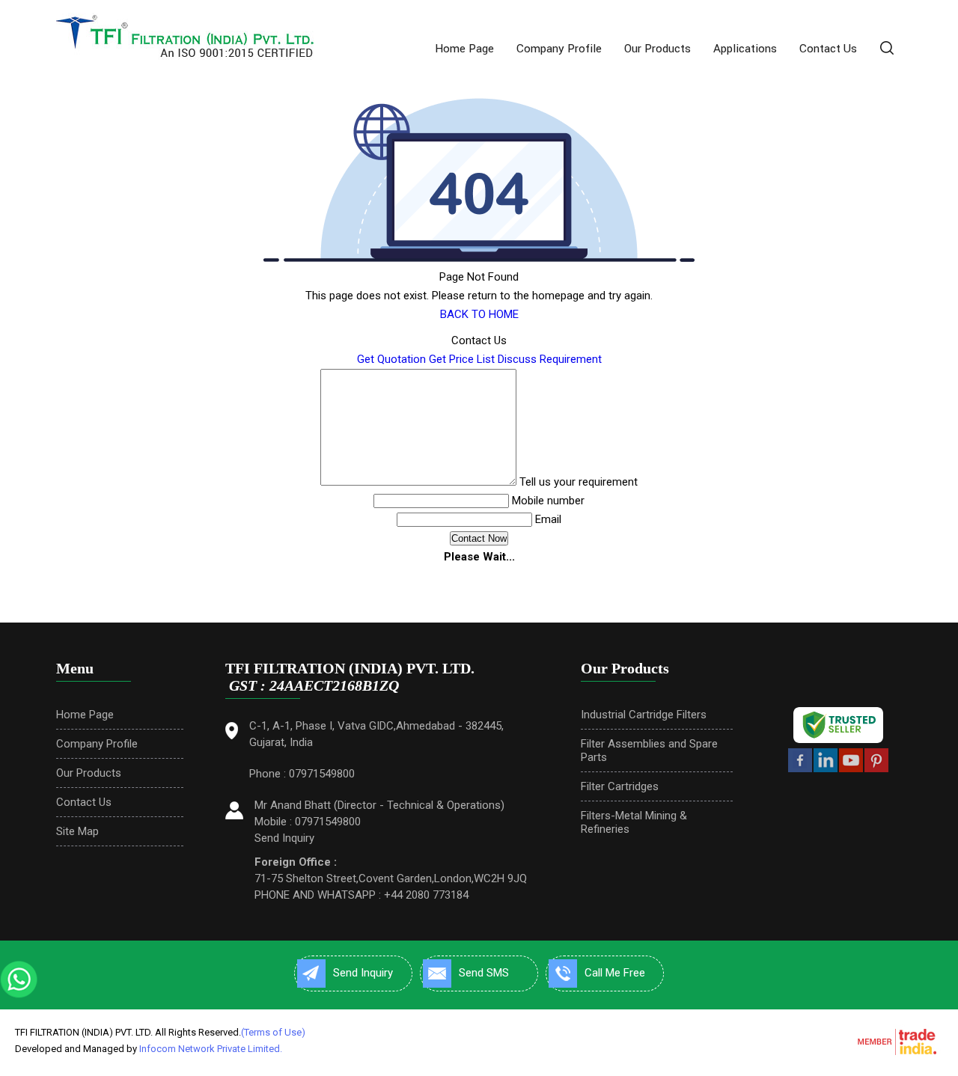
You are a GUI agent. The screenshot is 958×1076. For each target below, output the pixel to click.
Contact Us (828, 48)
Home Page (464, 48)
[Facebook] (800, 769)
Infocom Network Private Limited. (210, 1048)
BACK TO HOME (479, 314)
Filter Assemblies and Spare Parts (649, 750)
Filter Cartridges (620, 786)
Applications (745, 48)
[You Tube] (851, 769)
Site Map (77, 831)
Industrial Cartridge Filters (644, 714)
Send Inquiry (284, 838)
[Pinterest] (876, 769)
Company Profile (559, 48)
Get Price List (462, 359)
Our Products (657, 48)
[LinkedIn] (826, 769)
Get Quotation (391, 359)
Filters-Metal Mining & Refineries (634, 822)
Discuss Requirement (550, 359)
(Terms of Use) (273, 1032)
